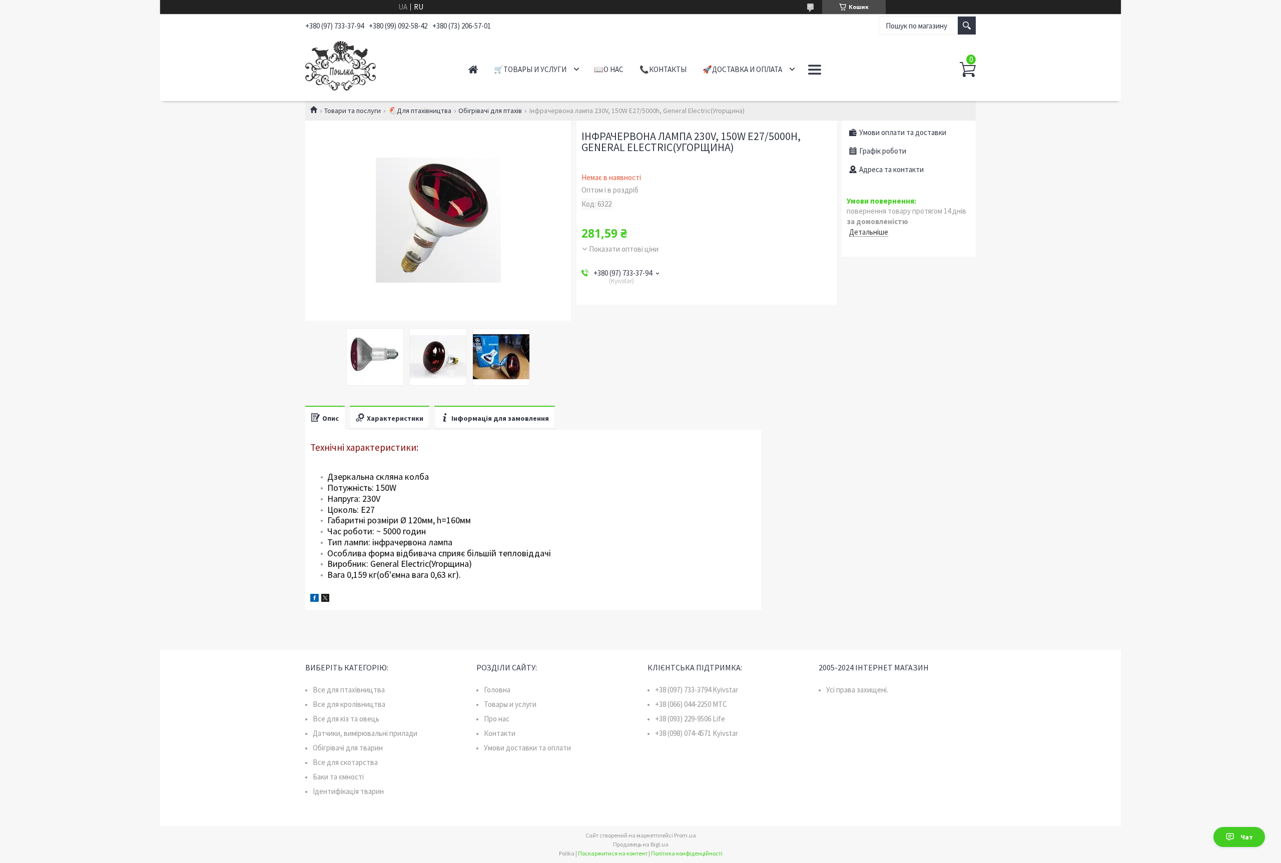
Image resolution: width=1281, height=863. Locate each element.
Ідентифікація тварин (348, 791)
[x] (325, 599)
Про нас (496, 718)
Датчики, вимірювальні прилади (365, 733)
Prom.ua (685, 835)
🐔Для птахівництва (419, 110)
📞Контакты (663, 69)
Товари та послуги (352, 110)
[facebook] (314, 599)
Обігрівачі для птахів (490, 110)
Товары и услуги (510, 704)
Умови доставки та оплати (527, 747)
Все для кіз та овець (346, 718)
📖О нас (608, 69)
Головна (497, 689)
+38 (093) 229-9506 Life (690, 718)
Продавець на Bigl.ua (641, 844)
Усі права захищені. (857, 689)
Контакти (499, 733)
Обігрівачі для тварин (348, 747)
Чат (1246, 836)
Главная (473, 69)
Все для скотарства (345, 762)
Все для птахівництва (349, 689)
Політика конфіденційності (687, 853)
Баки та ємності (338, 776)
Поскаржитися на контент (613, 853)
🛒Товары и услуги (530, 69)
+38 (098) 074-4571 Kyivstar (696, 733)
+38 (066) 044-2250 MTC (691, 704)
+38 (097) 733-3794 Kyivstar (696, 689)
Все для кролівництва (349, 704)
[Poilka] (375, 64)
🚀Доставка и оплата (742, 69)
